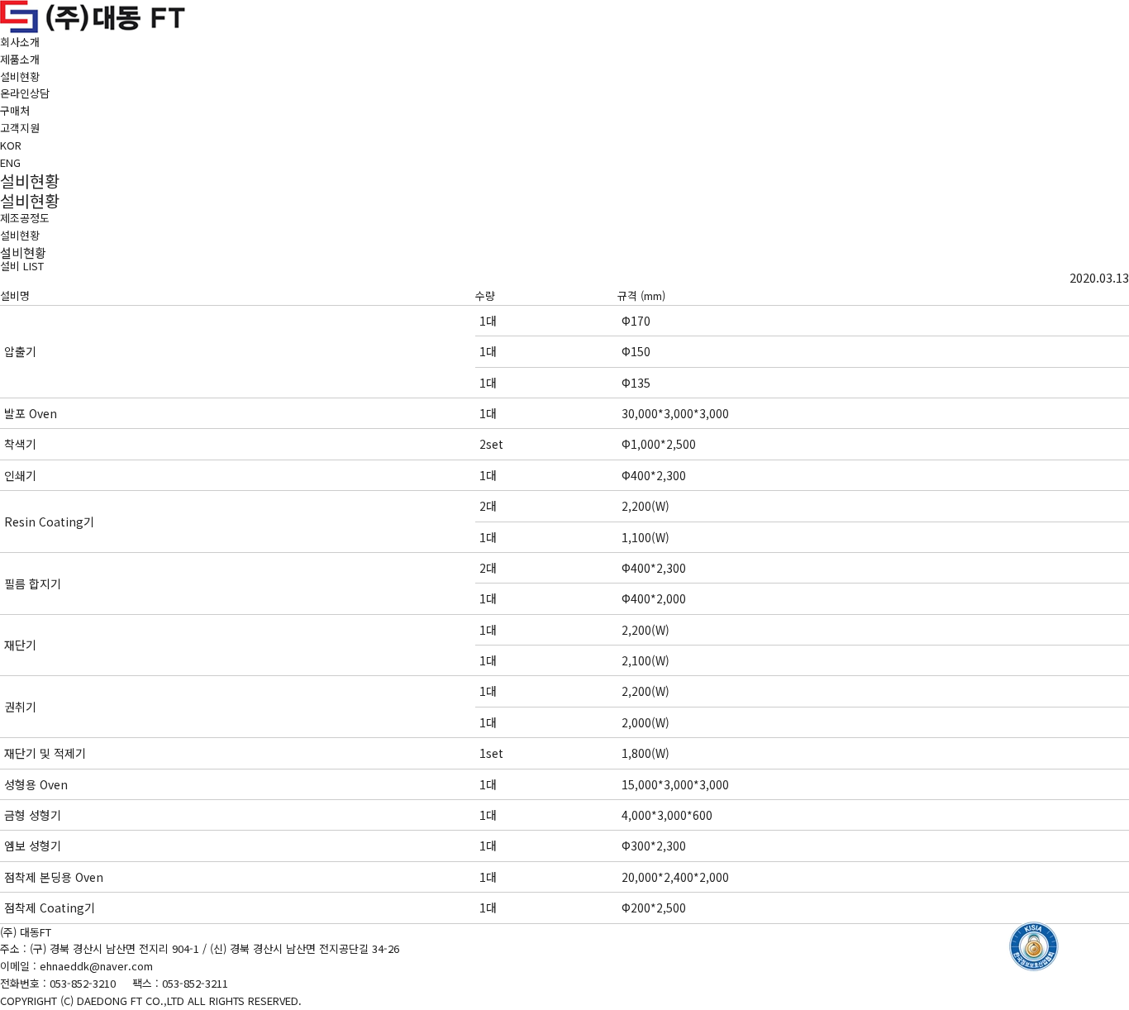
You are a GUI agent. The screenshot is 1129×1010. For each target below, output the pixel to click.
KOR (10, 145)
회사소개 (20, 42)
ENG (10, 162)
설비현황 (20, 76)
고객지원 (20, 128)
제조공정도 (25, 218)
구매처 (15, 110)
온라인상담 (25, 93)
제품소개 (20, 59)
